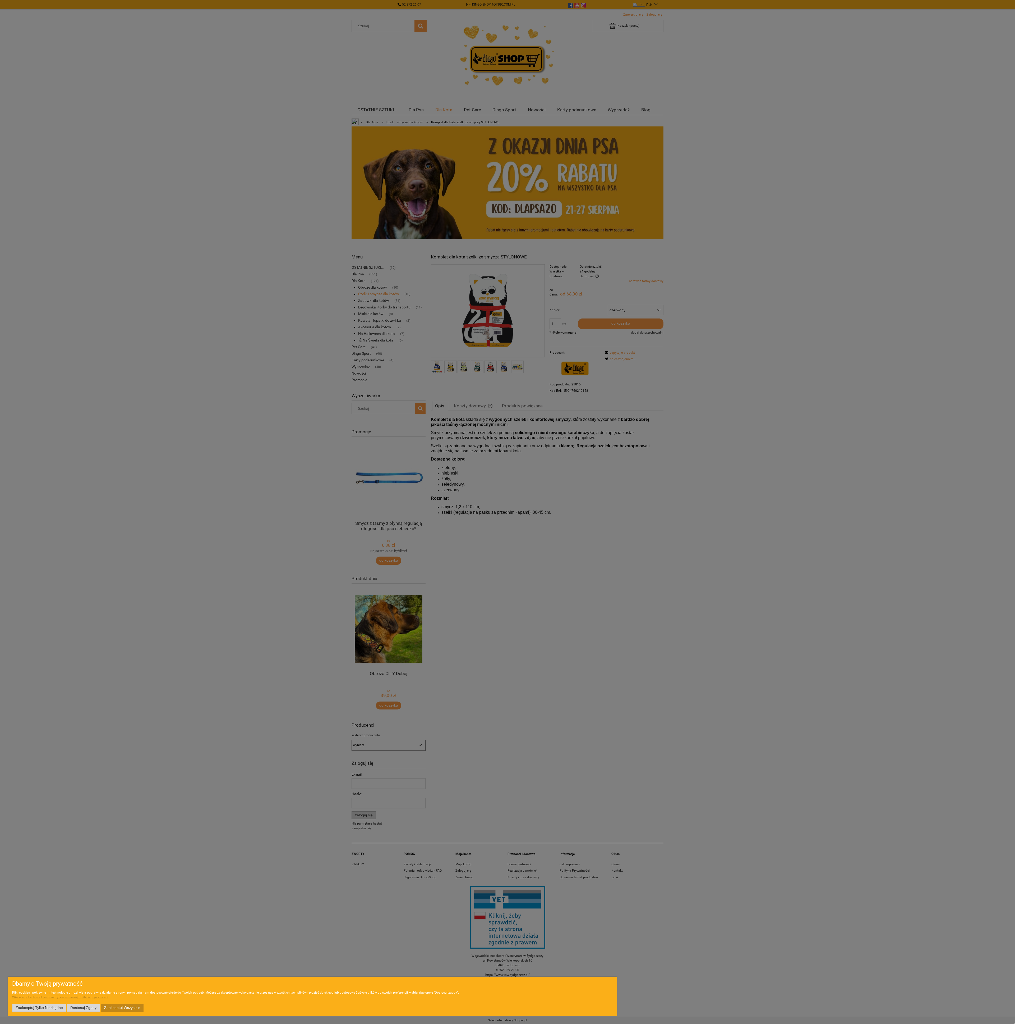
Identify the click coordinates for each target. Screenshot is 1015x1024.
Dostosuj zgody (83, 1008)
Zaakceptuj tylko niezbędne (39, 1008)
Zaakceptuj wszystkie (122, 1008)
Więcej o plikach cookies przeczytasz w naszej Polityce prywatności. (60, 997)
